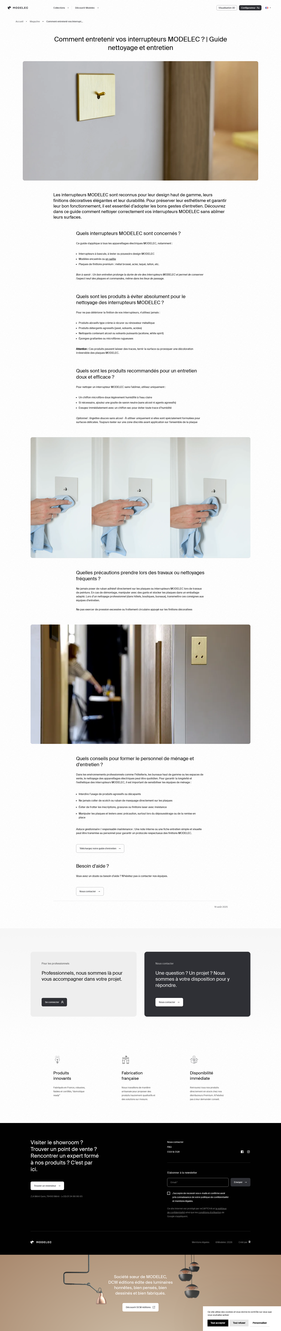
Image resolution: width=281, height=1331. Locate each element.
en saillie (111, 259)
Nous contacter (175, 1142)
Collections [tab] (59, 7)
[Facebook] (242, 1152)
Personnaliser (260, 1322)
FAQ (169, 1146)
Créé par (243, 1242)
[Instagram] (248, 1152)
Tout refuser (239, 1322)
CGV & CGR (173, 1151)
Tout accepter (218, 1322)
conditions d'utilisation (209, 1212)
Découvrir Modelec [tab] (85, 7)
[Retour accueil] (27, 8)
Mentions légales (200, 1242)
